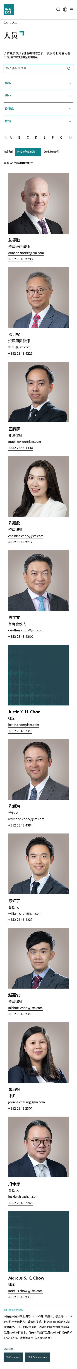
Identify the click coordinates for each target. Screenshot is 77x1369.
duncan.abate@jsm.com (26, 253)
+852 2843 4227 (20, 920)
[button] (6, 137)
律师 (11, 719)
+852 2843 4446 (20, 448)
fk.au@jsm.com (19, 347)
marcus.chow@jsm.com (25, 1291)
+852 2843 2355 (20, 1014)
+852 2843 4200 (20, 636)
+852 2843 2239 (20, 542)
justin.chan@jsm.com (23, 725)
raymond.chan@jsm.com (26, 819)
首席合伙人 (17, 624)
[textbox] (38, 96)
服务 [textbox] (8, 83)
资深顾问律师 (19, 247)
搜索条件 (9, 152)
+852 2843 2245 (20, 1203)
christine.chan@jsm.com (25, 536)
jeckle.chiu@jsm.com (23, 1197)
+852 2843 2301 (20, 1108)
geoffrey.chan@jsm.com (25, 630)
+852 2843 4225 (20, 353)
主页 (6, 23)
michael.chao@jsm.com (25, 1008)
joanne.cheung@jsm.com (26, 1102)
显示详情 (9, 1348)
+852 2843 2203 (20, 259)
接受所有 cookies (37, 1357)
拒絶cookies (13, 1357)
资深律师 (15, 436)
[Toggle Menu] (71, 9)
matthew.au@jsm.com (24, 442)
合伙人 (13, 813)
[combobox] (38, 68)
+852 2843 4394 (20, 825)
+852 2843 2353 (20, 731)
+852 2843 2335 (20, 1297)
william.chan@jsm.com (24, 913)
